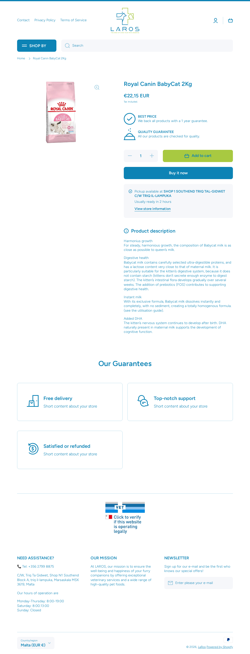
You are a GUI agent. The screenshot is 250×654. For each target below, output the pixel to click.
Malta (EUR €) (33, 645)
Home (21, 58)
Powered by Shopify (220, 647)
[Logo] (125, 20)
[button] (230, 20)
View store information (153, 209)
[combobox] (147, 46)
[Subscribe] (227, 583)
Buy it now (178, 173)
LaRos (202, 647)
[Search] (65, 46)
